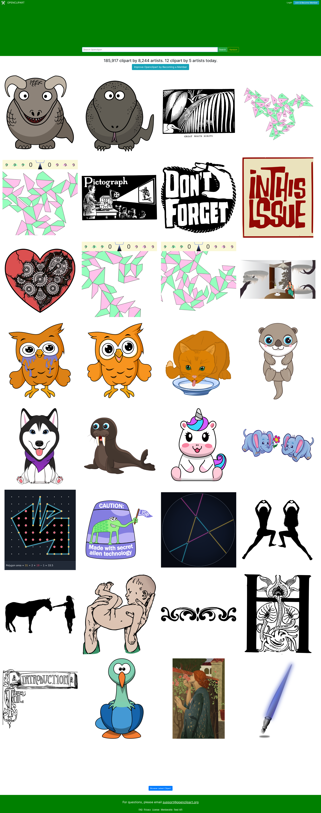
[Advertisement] (160, 26)
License (155, 809)
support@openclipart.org (181, 802)
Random (233, 49)
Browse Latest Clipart (160, 788)
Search (222, 49)
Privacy (147, 809)
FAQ (140, 809)
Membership (167, 809)
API (180, 809)
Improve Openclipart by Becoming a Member (160, 67)
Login (289, 2)
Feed (176, 809)
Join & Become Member (306, 2)
